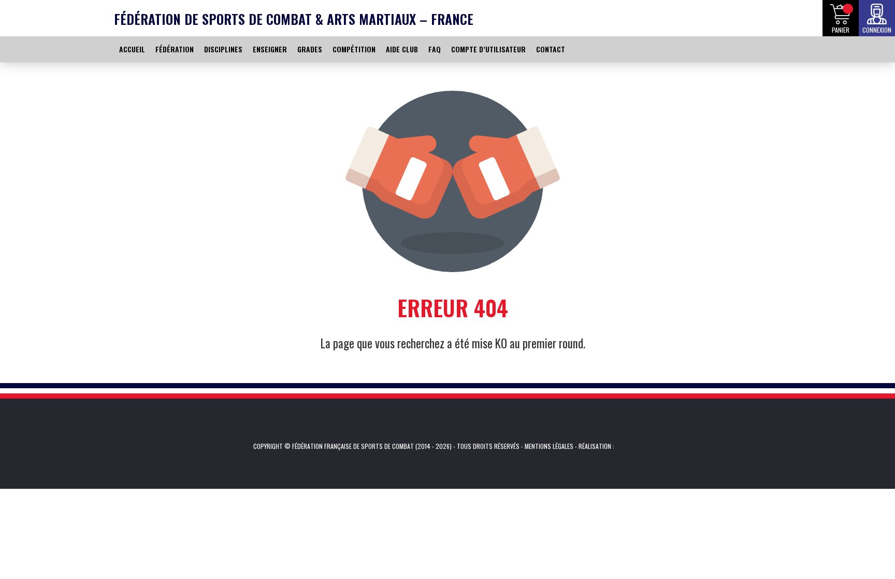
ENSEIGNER (270, 49)
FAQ (434, 49)
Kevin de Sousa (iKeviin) (630, 446)
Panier (840, 29)
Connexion (876, 29)
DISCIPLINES (223, 49)
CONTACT (550, 49)
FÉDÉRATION (174, 49)
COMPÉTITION (354, 49)
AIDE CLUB (402, 49)
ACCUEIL (132, 49)
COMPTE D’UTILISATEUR (488, 49)
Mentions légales (549, 446)
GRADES (309, 49)
